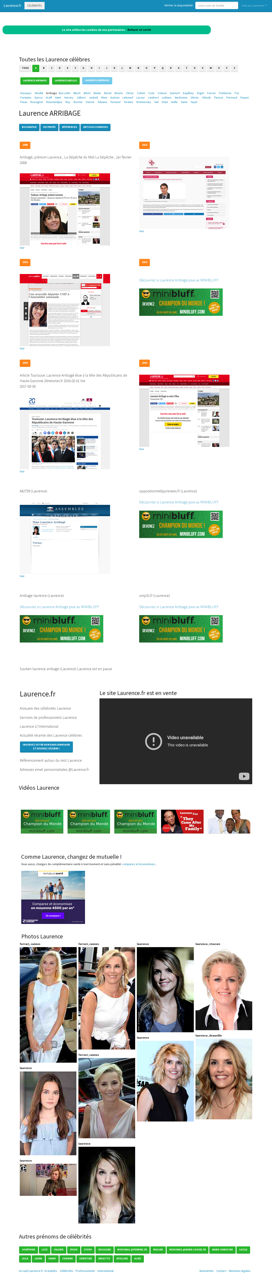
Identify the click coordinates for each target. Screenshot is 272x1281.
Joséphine (28, 1249)
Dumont (175, 93)
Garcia (38, 97)
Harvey (69, 97)
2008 (25, 144)
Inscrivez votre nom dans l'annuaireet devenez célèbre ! (46, 746)
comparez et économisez (138, 864)
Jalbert (81, 97)
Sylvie (74, 1249)
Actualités (50, 1271)
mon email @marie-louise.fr (187, 1249)
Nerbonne (181, 97)
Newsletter (207, 1271)
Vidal (164, 102)
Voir (22, 248)
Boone (118, 93)
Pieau (23, 102)
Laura (38, 1258)
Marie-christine (222, 1249)
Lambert (153, 97)
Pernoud (231, 97)
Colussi (162, 93)
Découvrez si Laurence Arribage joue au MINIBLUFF (178, 280)
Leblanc (167, 97)
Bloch (77, 93)
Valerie (59, 1249)
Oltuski (206, 97)
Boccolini (65, 93)
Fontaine (26, 97)
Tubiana (102, 102)
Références (69, 127)
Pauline (158, 1249)
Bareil (108, 93)
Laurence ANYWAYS (35, 80)
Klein (104, 97)
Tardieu (128, 102)
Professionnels (85, 1271)
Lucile (243, 1249)
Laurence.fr (12, 5)
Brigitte (104, 1258)
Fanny (52, 1258)
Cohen (141, 93)
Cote (151, 93)
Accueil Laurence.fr (31, 1271)
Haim (58, 97)
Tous (25, 67)
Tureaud (115, 102)
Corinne (67, 1258)
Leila (25, 1258)
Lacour (140, 97)
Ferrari (211, 93)
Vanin (184, 102)
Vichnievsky (143, 102)
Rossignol (36, 102)
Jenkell (93, 97)
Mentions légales (240, 1271)
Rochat (78, 102)
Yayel (193, 102)
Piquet (244, 97)
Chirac (130, 93)
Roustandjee (54, 102)
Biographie (29, 127)
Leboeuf (128, 97)
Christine (85, 1258)
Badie (97, 93)
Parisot (218, 97)
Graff (48, 97)
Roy (68, 102)
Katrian (115, 97)
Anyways (26, 93)
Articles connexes (95, 127)
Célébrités (34, 5)
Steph (88, 1249)
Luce (45, 1249)
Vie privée (49, 127)
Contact (221, 1271)
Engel (200, 93)
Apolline (122, 1258)
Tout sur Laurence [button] (253, 5)
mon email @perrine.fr (132, 1249)
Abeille (39, 93)
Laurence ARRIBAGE (97, 80)
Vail (156, 102)
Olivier (194, 97)
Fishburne (225, 93)
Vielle (174, 102)
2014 (144, 144)
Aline (137, 1258)
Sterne (90, 102)
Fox (236, 93)
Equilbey (188, 93)
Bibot (87, 93)
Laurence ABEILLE (66, 80)
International (105, 1271)
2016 (25, 362)
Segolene (104, 1249)
